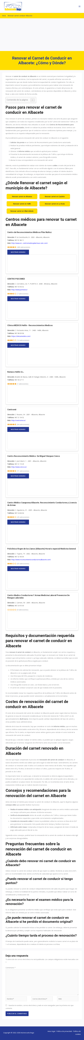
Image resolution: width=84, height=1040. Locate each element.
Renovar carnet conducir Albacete (20, 15)
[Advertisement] (42, 34)
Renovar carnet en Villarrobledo (21, 211)
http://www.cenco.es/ (19, 467)
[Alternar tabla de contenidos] (31, 100)
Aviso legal (51, 1031)
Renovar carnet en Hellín (22, 204)
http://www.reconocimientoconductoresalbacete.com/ (31, 559)
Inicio (4, 15)
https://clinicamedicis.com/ (21, 336)
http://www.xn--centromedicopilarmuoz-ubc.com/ (29, 243)
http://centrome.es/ (18, 420)
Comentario (11, 967)
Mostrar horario (18, 252)
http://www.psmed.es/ (19, 290)
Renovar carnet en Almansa (22, 196)
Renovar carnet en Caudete (55, 196)
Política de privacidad (64, 1031)
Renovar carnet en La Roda (55, 204)
